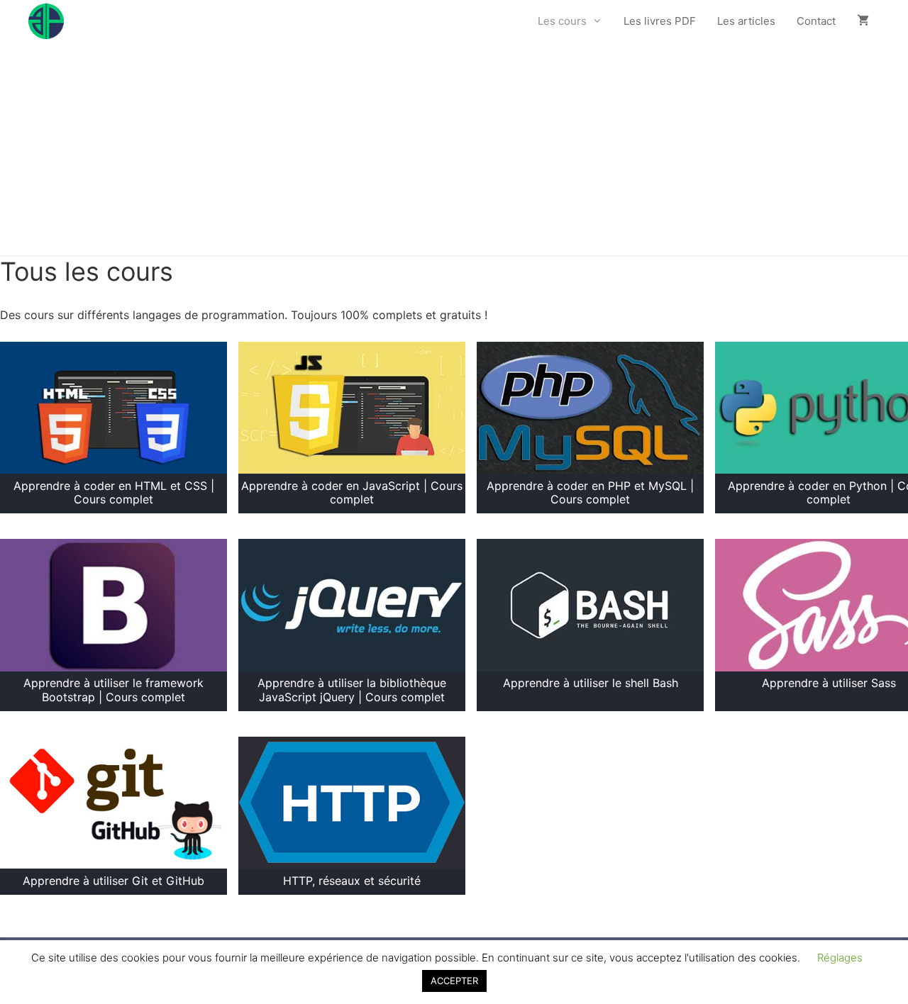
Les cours (562, 21)
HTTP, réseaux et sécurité (352, 881)
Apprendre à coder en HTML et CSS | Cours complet (113, 492)
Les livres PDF (660, 21)
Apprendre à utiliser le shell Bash (590, 683)
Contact (816, 21)
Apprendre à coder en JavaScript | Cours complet (352, 492)
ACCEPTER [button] (454, 980)
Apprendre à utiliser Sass (829, 683)
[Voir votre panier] (863, 21)
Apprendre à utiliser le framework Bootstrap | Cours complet (113, 689)
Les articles (746, 21)
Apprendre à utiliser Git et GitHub (113, 881)
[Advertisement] (454, 149)
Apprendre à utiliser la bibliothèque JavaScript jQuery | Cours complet (352, 689)
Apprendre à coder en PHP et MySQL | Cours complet (590, 492)
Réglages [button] (840, 957)
